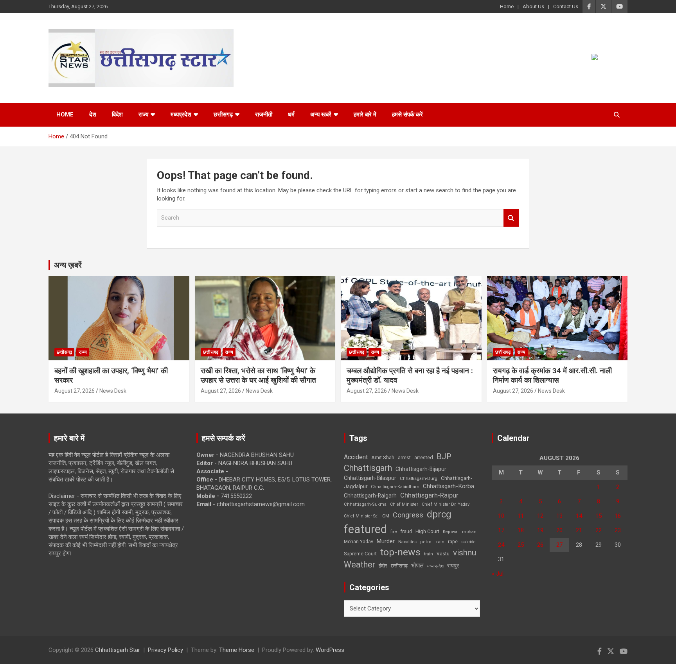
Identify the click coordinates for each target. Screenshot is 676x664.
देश (92, 114)
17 (501, 530)
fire (393, 531)
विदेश (117, 114)
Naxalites (407, 541)
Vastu (443, 554)
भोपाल (417, 565)
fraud (406, 531)
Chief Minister (404, 504)
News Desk (112, 391)
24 (501, 544)
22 (598, 530)
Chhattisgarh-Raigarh (370, 495)
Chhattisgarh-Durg (418, 478)
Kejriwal (450, 531)
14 (579, 515)
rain (440, 541)
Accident (356, 457)
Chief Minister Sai (361, 516)
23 (618, 530)
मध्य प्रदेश (435, 566)
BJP (444, 456)
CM (385, 516)
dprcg (439, 514)
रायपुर (453, 565)
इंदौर (383, 566)
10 (501, 515)
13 (559, 515)
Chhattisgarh (368, 468)
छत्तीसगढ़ (399, 566)
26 (540, 544)
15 (598, 515)
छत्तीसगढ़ (223, 114)
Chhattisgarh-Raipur (429, 495)
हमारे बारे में (365, 114)
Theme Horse (236, 649)
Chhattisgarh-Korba (448, 486)
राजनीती (263, 114)
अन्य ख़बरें (68, 265)
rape (453, 541)
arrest (404, 457)
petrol (426, 541)
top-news (400, 552)
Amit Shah (382, 457)
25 (521, 544)
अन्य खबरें (320, 114)
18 (521, 530)
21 (579, 530)
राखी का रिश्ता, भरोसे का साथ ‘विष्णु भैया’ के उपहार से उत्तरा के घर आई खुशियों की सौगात (258, 375)
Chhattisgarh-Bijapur (421, 469)
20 (559, 530)
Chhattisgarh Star (117, 649)
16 (618, 515)
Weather (359, 564)
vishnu (464, 552)
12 (540, 515)
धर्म (291, 114)
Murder (386, 541)
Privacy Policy (165, 649)
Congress (408, 515)
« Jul (497, 573)
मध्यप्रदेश (181, 114)
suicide (468, 541)
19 (540, 530)
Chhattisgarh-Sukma (365, 504)
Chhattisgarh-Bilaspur (370, 478)
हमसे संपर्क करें (407, 114)
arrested (423, 457)
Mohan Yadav (358, 541)
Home (507, 6)
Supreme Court (360, 554)
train (428, 554)
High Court (427, 531)
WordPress (330, 649)
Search (511, 218)
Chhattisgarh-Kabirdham (395, 486)
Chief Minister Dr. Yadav (445, 504)
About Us (533, 6)
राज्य (143, 114)
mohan (469, 531)
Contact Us (565, 6)
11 (521, 515)
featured (365, 529)
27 (559, 544)
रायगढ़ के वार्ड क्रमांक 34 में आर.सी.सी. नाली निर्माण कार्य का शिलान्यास (552, 375)
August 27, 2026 (74, 391)
